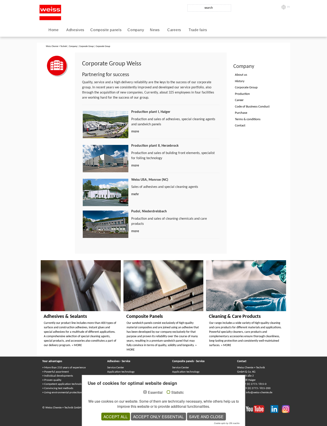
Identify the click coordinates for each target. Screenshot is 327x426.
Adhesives (75, 30)
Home (53, 30)
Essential (155, 392)
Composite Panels (144, 316)
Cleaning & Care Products (235, 316)
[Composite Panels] (163, 285)
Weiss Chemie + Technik (56, 46)
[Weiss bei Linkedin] (276, 409)
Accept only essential (158, 416)
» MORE (77, 345)
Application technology (121, 371)
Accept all (115, 416)
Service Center (115, 367)
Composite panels (105, 30)
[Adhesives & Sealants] (81, 285)
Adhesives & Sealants (65, 316)
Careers (174, 30)
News (155, 30)
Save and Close (206, 416)
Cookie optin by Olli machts (227, 423)
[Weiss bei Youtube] (258, 409)
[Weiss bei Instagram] (286, 409)
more (135, 131)
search (208, 8)
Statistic (177, 392)
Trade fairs (198, 30)
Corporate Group (86, 46)
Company (135, 30)
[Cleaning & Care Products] (246, 285)
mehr (135, 194)
